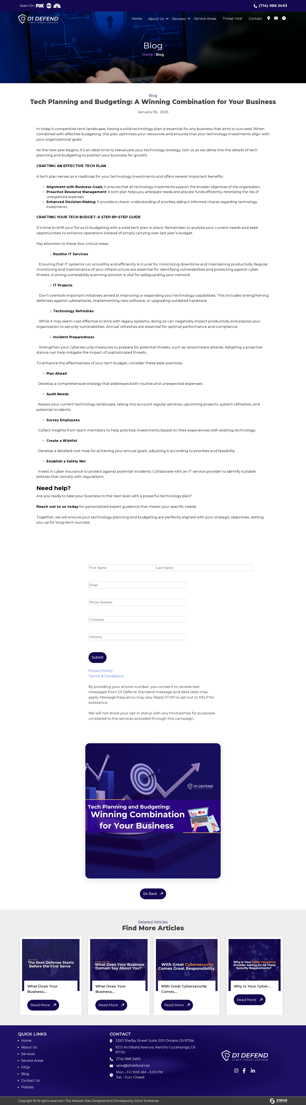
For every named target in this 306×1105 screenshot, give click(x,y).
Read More (40, 1005)
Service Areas (205, 19)
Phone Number (102, 596)
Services (179, 19)
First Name (98, 562)
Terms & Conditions (106, 676)
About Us (156, 19)
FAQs (25, 1067)
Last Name (165, 562)
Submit (97, 657)
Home (137, 19)
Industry (96, 631)
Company (97, 613)
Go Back (150, 894)
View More (27, 1080)
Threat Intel (232, 19)
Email (93, 579)
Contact (255, 19)
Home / (148, 55)
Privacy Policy (100, 671)
